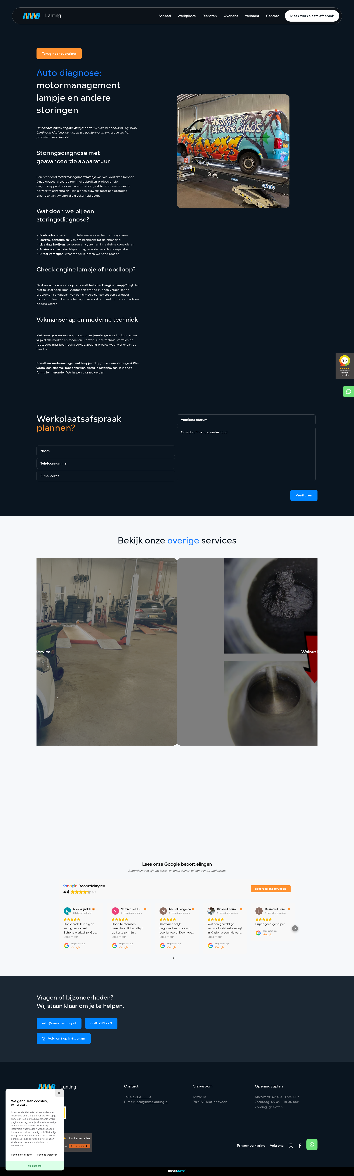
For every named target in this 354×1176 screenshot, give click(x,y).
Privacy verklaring (251, 1145)
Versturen (304, 495)
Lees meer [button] (71, 937)
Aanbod (165, 15)
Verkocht (252, 15)
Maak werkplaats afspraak (312, 15)
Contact (272, 15)
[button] (59, 928)
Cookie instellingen (21, 1154)
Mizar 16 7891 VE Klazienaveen (210, 1099)
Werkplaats (187, 15)
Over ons (231, 15)
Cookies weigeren (47, 1154)
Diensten (209, 15)
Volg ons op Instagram (66, 1038)
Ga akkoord (34, 1165)
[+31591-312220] (348, 391)
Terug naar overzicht (59, 53)
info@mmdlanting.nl (59, 1023)
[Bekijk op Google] (67, 911)
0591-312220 (101, 1023)
